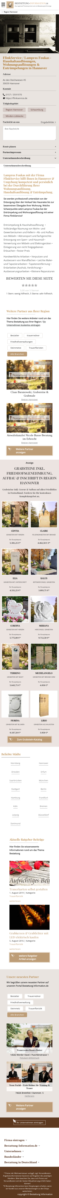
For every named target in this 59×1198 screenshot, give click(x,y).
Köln (15, 806)
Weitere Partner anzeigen (24, 1107)
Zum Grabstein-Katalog (29, 739)
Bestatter (14, 335)
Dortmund (15, 823)
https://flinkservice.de (16, 98)
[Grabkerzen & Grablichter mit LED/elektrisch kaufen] (29, 917)
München (43, 780)
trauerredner (33, 335)
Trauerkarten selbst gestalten (28, 889)
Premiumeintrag (42, 1026)
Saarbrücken (15, 780)
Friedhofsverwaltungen (21, 341)
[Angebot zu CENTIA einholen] (15, 514)
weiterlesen (15, 901)
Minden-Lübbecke (14, 116)
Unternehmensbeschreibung (16, 158)
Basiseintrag (45, 363)
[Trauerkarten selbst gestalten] (29, 873)
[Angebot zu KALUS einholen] (44, 561)
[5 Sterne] (35, 285)
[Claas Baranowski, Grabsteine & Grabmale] (29, 375)
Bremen (43, 806)
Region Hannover (11, 12)
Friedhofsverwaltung (20, 1002)
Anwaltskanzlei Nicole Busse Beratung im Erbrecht (29, 437)
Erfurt (43, 771)
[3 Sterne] (29, 285)
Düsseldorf (43, 814)
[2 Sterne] (26, 285)
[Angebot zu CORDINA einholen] (15, 609)
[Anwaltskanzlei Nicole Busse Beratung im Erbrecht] (29, 418)
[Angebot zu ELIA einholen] (15, 561)
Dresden (15, 771)
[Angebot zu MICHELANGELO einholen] (44, 656)
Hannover (43, 763)
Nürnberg (15, 763)
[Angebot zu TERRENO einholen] (15, 656)
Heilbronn (29, 1096)
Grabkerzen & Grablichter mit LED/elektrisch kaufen (28, 935)
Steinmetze (15, 347)
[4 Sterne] (32, 285)
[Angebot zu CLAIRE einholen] (44, 514)
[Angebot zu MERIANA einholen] (44, 609)
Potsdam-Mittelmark (29, 1058)
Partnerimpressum (12, 152)
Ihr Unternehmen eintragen (30, 1122)
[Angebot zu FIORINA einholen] (15, 704)
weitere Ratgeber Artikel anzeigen (28, 957)
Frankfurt (43, 797)
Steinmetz (15, 1008)
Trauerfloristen (36, 347)
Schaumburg (37, 109)
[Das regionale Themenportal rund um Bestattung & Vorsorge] (10, 4)
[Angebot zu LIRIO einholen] (44, 704)
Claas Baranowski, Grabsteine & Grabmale (30, 393)
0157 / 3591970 (14, 94)
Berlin (43, 789)
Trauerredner (34, 996)
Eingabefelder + (48, 122)
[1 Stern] (23, 285)
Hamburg (15, 797)
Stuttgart (15, 789)
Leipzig (15, 814)
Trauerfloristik (16, 896)
